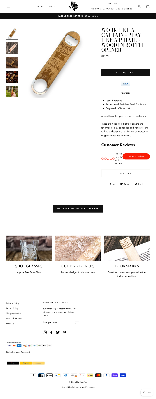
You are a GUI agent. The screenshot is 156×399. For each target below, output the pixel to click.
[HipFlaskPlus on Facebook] (51, 332)
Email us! (10, 323)
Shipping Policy (13, 313)
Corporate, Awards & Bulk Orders (111, 9)
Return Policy (12, 308)
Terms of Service (13, 318)
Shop (52, 6)
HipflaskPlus (67, 387)
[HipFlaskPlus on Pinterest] (64, 332)
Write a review (136, 156)
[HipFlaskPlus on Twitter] (58, 332)
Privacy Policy (12, 303)
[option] (78, 16)
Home (40, 6)
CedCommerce (88, 387)
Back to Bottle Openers (80, 208)
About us (111, 4)
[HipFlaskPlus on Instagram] (45, 332)
